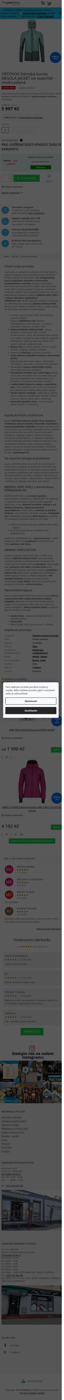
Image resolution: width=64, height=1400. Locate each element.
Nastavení (31, 701)
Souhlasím (31, 710)
